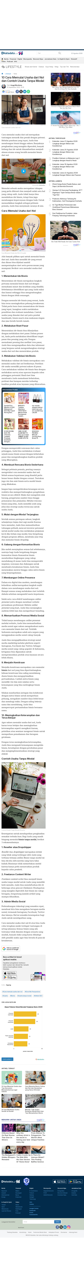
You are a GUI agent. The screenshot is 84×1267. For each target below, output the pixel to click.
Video (4, 61)
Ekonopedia (27, 59)
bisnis (4, 670)
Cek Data (74, 1195)
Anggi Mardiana (16, 85)
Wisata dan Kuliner (31, 67)
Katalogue (19, 1209)
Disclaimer (64, 1232)
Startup (32, 1195)
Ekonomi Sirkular (63, 1193)
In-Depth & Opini (64, 59)
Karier (30, 1232)
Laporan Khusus (6, 1211)
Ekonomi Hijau (38, 59)
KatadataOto (34, 1214)
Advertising (22, 1232)
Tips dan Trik (64, 67)
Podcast (10, 61)
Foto (17, 1211)
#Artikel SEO (38, 996)
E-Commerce (34, 1191)
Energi (3, 1197)
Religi (56, 67)
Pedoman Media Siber (40, 1232)
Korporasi (18, 1197)
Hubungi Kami (73, 1232)
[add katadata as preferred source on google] (24, 949)
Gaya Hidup (49, 67)
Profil (45, 1193)
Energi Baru (61, 1191)
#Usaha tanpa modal (24, 996)
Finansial (13, 59)
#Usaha (5, 996)
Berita (6, 59)
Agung (8, 985)
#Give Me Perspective (32, 991)
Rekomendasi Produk (10, 390)
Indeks (32, 1204)
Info (15, 61)
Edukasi (41, 67)
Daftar (57, 1221)
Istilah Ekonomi (48, 1195)
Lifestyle (8, 74)
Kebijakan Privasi (54, 1232)
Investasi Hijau (62, 1195)
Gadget (32, 1197)
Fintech (32, 1193)
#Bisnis (12, 996)
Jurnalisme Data (50, 59)
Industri (4, 1193)
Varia (15, 74)
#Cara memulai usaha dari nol (12, 991)
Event (31, 1212)
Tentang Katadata (12, 1232)
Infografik (74, 1191)
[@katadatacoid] (68, 1227)
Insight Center (34, 1208)
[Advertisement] (65, 281)
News (17, 1204)
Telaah (4, 1204)
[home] (2, 59)
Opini (3, 1207)
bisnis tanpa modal (27, 839)
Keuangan (19, 1193)
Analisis (74, 1193)
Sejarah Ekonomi (49, 1191)
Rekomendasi (74, 67)
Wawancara (5, 1209)
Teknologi (33, 1199)
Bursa (17, 1195)
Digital (20, 59)
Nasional (4, 1191)
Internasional (5, 1195)
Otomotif (74, 59)
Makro (17, 1191)
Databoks (33, 1210)
